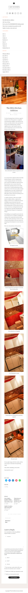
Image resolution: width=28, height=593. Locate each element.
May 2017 (4, 57)
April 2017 (5, 59)
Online (4, 37)
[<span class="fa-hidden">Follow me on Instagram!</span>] (13, 13)
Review (4, 43)
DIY (3, 33)
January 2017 (5, 65)
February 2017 (5, 63)
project (19, 514)
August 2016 (5, 71)
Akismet (18, 551)
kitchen (15, 514)
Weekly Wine (5, 48)
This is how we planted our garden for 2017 (12, 26)
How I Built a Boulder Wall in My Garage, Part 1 (8, 500)
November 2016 (6, 69)
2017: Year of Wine (6, 22)
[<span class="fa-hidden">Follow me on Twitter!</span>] (10, 13)
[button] (14, 150)
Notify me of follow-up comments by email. (14, 571)
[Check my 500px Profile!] (21, 13)
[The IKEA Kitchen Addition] (14, 90)
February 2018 (5, 53)
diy (8, 514)
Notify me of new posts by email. (12, 574)
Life (3, 35)
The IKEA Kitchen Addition (8, 20)
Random (4, 39)
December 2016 (6, 67)
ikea (11, 514)
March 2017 (5, 61)
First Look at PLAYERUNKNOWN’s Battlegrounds (13, 24)
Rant (4, 42)
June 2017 (4, 55)
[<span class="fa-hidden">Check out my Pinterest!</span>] (18, 13)
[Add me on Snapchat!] (15, 13)
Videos (4, 45)
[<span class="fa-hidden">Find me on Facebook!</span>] (7, 13)
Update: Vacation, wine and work (10, 28)
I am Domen (14, 7)
